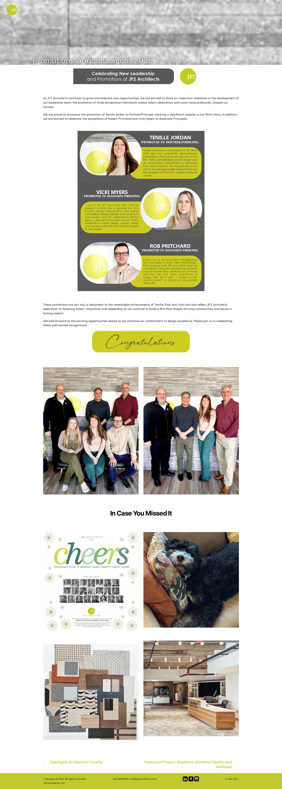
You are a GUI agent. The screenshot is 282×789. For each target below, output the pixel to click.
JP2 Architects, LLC (54, 783)
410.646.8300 (120, 778)
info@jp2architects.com (143, 778)
